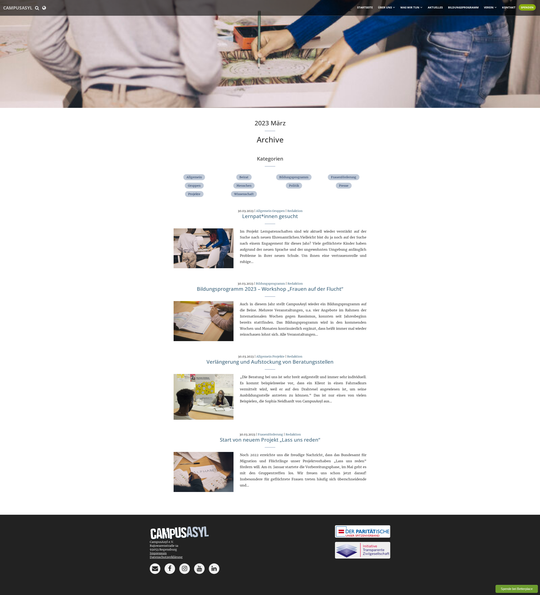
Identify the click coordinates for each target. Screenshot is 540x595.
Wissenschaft (244, 194)
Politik (294, 186)
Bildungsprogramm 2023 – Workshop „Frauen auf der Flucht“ (270, 288)
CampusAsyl (17, 8)
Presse (343, 186)
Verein (489, 7)
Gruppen (194, 186)
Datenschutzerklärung (166, 557)
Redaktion (294, 211)
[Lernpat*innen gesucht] (204, 248)
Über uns (385, 7)
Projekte (194, 194)
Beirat (243, 177)
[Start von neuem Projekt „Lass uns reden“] (204, 472)
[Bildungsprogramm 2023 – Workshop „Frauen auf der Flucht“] (204, 321)
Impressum (158, 553)
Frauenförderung (343, 177)
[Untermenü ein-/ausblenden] (394, 7)
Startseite (365, 7)
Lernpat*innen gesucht (270, 216)
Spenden (527, 7)
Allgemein (194, 177)
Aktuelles (435, 7)
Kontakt (509, 7)
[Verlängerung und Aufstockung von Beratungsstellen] (204, 396)
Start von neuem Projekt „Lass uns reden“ (270, 439)
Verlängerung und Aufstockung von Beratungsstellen (270, 361)
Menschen (243, 186)
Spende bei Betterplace (517, 589)
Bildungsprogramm (463, 7)
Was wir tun (409, 7)
